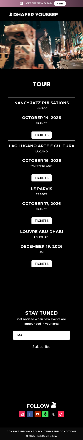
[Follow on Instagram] (22, 414)
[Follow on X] (53, 414)
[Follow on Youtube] (38, 414)
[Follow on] (45, 414)
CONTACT (13, 431)
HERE (60, 3)
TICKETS (42, 135)
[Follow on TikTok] (61, 414)
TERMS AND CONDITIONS (60, 431)
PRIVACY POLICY (31, 431)
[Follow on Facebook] (30, 414)
